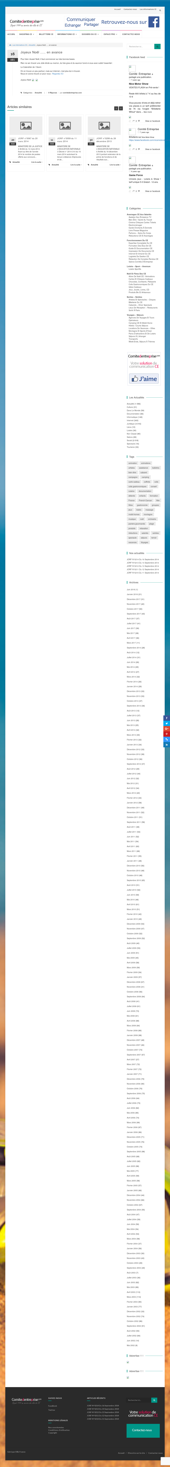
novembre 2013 (133, 696)
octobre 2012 (132, 759)
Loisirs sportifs (135, 269)
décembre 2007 (133, 1040)
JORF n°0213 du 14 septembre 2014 (143, 562)
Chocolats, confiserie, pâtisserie (142, 281)
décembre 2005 (133, 1137)
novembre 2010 (133, 870)
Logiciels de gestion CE (139, 256)
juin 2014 (131, 662)
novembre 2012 (133, 754)
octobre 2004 (132, 1205)
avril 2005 (131, 1175)
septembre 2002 (134, 1326)
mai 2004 (131, 1229)
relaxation (144, 528)
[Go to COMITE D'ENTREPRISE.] (10, 45)
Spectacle (131, 443)
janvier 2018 (132, 594)
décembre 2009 (133, 923)
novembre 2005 (133, 1142)
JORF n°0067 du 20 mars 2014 (28, 140)
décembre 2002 (133, 1311)
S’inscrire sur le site (136, 1453)
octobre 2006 (132, 1088)
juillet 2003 (131, 1277)
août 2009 (131, 943)
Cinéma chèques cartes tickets (142, 222)
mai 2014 (131, 667)
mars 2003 (131, 1297)
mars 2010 (131, 909)
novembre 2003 (133, 1258)
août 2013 (131, 710)
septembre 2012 (134, 764)
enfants (142, 495)
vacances (133, 542)
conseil (154, 486)
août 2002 (131, 1330)
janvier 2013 (132, 744)
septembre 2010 (134, 880)
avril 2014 (131, 672)
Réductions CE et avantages (141, 235)
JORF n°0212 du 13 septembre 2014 (143, 566)
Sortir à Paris (134, 310)
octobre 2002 (132, 1321)
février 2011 (132, 856)
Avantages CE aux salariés (139, 214)
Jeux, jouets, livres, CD (139, 289)
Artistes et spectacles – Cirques (142, 299)
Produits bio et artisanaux (139, 292)
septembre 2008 (134, 996)
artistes (132, 467)
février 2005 (132, 1185)
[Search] (157, 46)
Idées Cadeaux (135, 287)
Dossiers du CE (89, 34)
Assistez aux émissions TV (140, 217)
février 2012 (132, 797)
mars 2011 (131, 851)
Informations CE (66, 34)
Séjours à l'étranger (137, 336)
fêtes (131, 505)
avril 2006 (131, 1117)
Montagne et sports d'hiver (140, 331)
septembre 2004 (134, 1209)
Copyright (52, 1433)
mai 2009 (131, 957)
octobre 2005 (132, 1146)
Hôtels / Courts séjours (138, 325)
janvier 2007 (132, 1074)
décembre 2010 (133, 865)
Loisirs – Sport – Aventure (138, 266)
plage (151, 523)
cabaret (144, 472)
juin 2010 (131, 894)
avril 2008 (131, 1020)
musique (132, 519)
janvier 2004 (132, 1248)
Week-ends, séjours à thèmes (142, 341)
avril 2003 (131, 1292)
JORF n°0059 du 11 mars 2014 (67, 140)
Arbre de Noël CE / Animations (142, 276)
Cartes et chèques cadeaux (141, 279)
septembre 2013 (134, 705)
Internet (130, 420)
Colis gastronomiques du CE (141, 284)
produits (132, 528)
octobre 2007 (132, 1049)
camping (145, 477)
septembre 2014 (134, 647)
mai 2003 (131, 1287)
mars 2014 (131, 676)
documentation (145, 491)
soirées (156, 533)
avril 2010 (131, 904)
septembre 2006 (134, 1093)
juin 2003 (131, 1282)
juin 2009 (131, 952)
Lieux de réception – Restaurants (143, 307)
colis (156, 481)
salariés (145, 533)
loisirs (138, 509)
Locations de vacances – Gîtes (142, 328)
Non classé (132, 433)
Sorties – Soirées (134, 297)
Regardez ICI (57, 73)
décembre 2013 (133, 691)
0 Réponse (52, 92)
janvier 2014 (132, 686)
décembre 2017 (133, 599)
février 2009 (132, 972)
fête (158, 500)
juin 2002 (131, 1340)
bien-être (132, 472)
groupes (155, 505)
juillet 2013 (131, 715)
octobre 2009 (132, 933)
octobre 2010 (132, 875)
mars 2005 (131, 1180)
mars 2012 (131, 793)
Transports (133, 339)
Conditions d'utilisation (59, 1430)
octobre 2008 (132, 991)
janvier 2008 (132, 1035)
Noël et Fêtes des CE (136, 273)
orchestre (152, 519)
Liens (129, 427)
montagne (148, 514)
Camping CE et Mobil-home (140, 323)
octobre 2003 (132, 1263)
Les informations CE (148, 9)
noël (142, 519)
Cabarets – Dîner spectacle (140, 305)
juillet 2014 (131, 657)
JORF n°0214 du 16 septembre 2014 (143, 559)
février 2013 (132, 739)
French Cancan (145, 500)
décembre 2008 (133, 982)
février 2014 (132, 681)
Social (129, 440)
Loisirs (129, 430)
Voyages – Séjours (135, 315)
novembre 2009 (133, 928)
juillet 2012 (131, 773)
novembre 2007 (133, 1045)
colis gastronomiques (137, 486)
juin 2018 (131, 589)
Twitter (51, 1410)
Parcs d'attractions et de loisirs (142, 333)
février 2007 (132, 1069)
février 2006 (132, 1127)
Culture (130, 407)
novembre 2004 (133, 1200)
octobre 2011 (132, 817)
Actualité (38, 92)
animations (145, 463)
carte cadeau (134, 481)
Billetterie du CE (135, 302)
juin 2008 (131, 1011)
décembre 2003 (133, 1253)
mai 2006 (131, 1112)
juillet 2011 (131, 831)
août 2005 (131, 1156)
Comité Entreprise (140, 74)
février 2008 (132, 1030)
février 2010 (132, 914)
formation (154, 495)
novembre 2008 (133, 986)
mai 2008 (131, 1015)
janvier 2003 (132, 1306)
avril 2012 (131, 788)
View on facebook (152, 121)
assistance (143, 467)
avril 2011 (131, 846)
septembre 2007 (134, 1054)
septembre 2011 (134, 822)
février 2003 (132, 1301)
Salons (130, 437)
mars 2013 (131, 735)
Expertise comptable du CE (140, 243)
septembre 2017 (134, 613)
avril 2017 (131, 638)
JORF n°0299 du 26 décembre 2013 (106, 140)
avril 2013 (131, 730)
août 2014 (131, 652)
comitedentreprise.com (72, 92)
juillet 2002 (131, 1335)
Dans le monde (133, 410)
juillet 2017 (131, 623)
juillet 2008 (131, 1006)
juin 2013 (131, 720)
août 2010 (131, 885)
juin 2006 (131, 1108)
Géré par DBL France (16, 1452)
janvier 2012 (132, 802)
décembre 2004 (133, 1195)
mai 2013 (131, 725)
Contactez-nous (130, 9)
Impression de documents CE (141, 251)
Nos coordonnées (56, 1427)
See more (148, 112)
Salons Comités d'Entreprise (141, 261)
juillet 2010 (131, 889)
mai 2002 (131, 1345)
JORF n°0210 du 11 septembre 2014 (143, 572)
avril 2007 (131, 1059)
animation (133, 463)
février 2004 (132, 1243)
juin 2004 (131, 1224)
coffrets (147, 481)
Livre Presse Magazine (138, 230)
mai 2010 (131, 899)
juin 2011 (131, 836)
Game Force (136, 175)
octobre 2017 (132, 609)
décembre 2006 (133, 1079)
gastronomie (142, 505)
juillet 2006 (131, 1103)
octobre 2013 (132, 701)
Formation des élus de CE (140, 245)
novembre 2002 (133, 1316)
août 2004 (131, 1214)
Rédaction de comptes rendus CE (143, 259)
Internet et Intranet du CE (139, 253)
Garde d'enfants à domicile (140, 227)
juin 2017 (131, 628)
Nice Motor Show (138, 83)
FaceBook (52, 1406)
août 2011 (131, 827)
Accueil (117, 9)
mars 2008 (131, 1025)
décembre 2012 (133, 749)
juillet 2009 (131, 948)
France (132, 500)
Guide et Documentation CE (140, 248)
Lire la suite (36, 162)
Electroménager (135, 225)
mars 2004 (131, 1238)
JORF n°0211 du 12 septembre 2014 (143, 569)
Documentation (133, 413)
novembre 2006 (133, 1083)
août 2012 (131, 768)
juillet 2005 (131, 1161)
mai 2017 (131, 633)
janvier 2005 (132, 1190)
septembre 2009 (134, 938)
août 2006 (131, 1098)
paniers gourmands (137, 523)
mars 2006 (131, 1122)
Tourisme (131, 447)
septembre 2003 (134, 1267)
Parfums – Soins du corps (140, 233)
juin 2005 (131, 1166)
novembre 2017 (133, 604)
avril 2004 (131, 1234)
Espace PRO (109, 34)
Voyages (144, 542)
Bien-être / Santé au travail (140, 219)
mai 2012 (131, 783)
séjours (144, 537)
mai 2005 (131, 1171)
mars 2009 (131, 967)
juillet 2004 (131, 1219)
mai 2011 (131, 841)
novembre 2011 (133, 812)
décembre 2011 (133, 807)
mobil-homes (134, 514)
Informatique (132, 417)
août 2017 (131, 618)
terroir (153, 537)
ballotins (155, 467)
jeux (130, 509)
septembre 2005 (134, 1151)
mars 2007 (131, 1064)
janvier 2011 (132, 860)
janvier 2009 (132, 977)
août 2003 (131, 1272)
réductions (133, 533)
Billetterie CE (46, 34)
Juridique (131, 423)
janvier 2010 (132, 919)
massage (149, 509)
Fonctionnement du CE (137, 240)
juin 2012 (131, 778)
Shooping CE (25, 34)
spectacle (133, 537)
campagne (133, 477)
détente (132, 495)
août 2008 (131, 1001)
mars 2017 (131, 642)
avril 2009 (131, 962)
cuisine (131, 491)
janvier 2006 (132, 1132)
